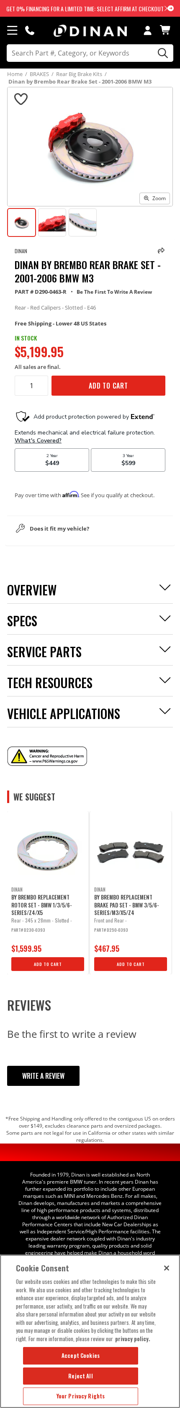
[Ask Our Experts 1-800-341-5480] (30, 30)
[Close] (166, 1268)
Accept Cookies (81, 1355)
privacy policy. (132, 1338)
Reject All (80, 1376)
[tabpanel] (47, 892)
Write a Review (43, 1076)
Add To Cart (108, 386)
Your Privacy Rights (81, 1396)
